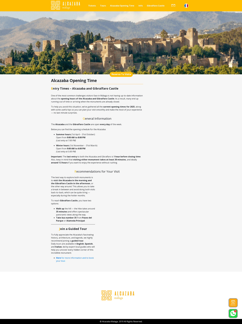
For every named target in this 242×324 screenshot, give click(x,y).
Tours (103, 5)
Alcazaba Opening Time (122, 5)
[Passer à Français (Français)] (186, 6)
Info (141, 5)
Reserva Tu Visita (121, 74)
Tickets (92, 5)
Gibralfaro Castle (155, 5)
